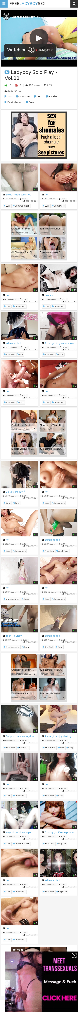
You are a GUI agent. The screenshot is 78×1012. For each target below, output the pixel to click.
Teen (17, 503)
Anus (60, 354)
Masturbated (14, 102)
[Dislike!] (16, 85)
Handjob (53, 96)
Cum (9, 96)
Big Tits (62, 843)
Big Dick (48, 647)
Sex (62, 747)
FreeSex (27, 4)
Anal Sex (10, 354)
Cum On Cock (22, 206)
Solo (31, 102)
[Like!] (6, 85)
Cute (39, 96)
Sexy (70, 747)
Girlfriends (49, 747)
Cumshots (24, 96)
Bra (21, 354)
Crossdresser (12, 647)
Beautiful (24, 747)
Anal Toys (63, 551)
